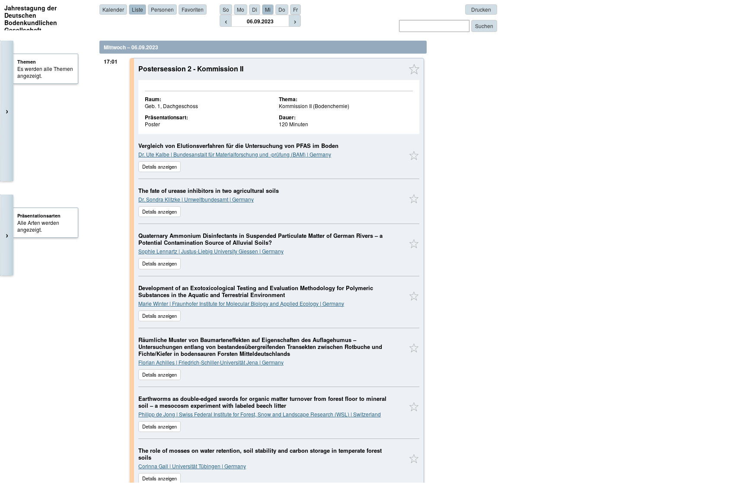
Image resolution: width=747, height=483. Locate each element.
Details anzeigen (159, 166)
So (226, 9)
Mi (268, 9)
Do (281, 9)
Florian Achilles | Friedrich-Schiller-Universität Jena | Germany (211, 362)
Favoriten (193, 9)
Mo (240, 9)
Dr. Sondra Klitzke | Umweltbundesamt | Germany (196, 199)
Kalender (113, 9)
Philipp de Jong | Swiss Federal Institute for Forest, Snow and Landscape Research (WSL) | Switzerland (259, 414)
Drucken (481, 9)
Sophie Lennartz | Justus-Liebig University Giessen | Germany (211, 251)
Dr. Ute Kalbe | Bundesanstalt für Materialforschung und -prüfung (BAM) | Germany (234, 154)
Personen (162, 9)
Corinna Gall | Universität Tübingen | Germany (192, 466)
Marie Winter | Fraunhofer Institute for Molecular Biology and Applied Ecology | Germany (241, 303)
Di (254, 9)
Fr (295, 9)
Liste (137, 9)
